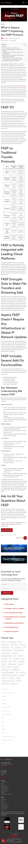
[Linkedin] (10, 836)
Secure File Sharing (15, 669)
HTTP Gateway (17, 658)
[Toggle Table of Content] (24, 45)
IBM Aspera (11, 64)
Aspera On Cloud (5, 647)
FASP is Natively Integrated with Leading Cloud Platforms (12, 50)
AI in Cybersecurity (8, 692)
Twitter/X (18, 678)
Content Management (18, 650)
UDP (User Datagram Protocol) (8, 680)
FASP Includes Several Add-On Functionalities (12, 57)
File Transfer (8, 535)
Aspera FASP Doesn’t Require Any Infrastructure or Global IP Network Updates (13, 56)
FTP (21, 118)
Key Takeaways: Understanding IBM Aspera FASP (13, 59)
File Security (20, 655)
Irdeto (10, 661)
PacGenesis (14, 535)
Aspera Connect (5, 644)
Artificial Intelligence (12, 642)
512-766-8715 (7, 530)
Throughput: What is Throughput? (15, 608)
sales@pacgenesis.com (4, 766)
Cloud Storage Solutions (7, 650)
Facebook (3, 524)
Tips (3, 743)
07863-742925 (3, 777)
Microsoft (4, 664)
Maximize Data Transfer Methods (15, 623)
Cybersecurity (15, 653)
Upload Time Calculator (12, 631)
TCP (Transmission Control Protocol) (9, 675)
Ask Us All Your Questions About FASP (11, 60)
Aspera (3, 24)
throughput (21, 675)
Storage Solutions (8, 736)
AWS (12, 647)
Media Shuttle (21, 661)
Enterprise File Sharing (6, 655)
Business (4, 703)
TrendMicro (4, 678)
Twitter (7, 524)
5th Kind (3, 642)
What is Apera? (10, 604)
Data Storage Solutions (12, 627)
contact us (18, 524)
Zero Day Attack (5, 683)
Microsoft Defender (12, 664)
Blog (3, 700)
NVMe (3, 667)
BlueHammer (18, 647)
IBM (23, 658)
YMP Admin (5, 38)
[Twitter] (15, 836)
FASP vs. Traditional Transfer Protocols (11, 47)
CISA (24, 647)
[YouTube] (18, 836)
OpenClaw (9, 667)
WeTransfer (19, 680)
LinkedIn (13, 524)
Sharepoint (23, 672)
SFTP (17, 672)
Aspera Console (14, 644)
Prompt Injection (5, 669)
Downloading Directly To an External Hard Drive (15, 617)
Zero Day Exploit (14, 683)
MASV (15, 661)
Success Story (6, 740)
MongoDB (21, 664)
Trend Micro (11, 678)
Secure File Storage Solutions (8, 672)
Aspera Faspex (23, 644)
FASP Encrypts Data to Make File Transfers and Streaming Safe (13, 53)
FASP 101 (4, 46)
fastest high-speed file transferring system (16, 86)
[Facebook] (13, 836)
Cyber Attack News (6, 653)
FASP (15, 655)
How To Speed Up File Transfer (14, 612)
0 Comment (13, 40)
